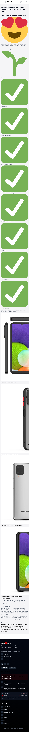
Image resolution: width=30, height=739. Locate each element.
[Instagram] (2, 664)
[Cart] (26, 2)
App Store (5, 667)
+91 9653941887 (7, 656)
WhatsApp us (7, 659)
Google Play (13, 667)
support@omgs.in (8, 654)
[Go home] (5, 2)
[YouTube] (8, 664)
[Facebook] (5, 664)
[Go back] (2, 2)
